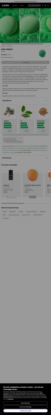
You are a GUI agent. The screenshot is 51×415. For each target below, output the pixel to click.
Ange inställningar (25, 403)
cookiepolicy (10, 399)
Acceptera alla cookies (25, 410)
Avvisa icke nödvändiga (25, 407)
